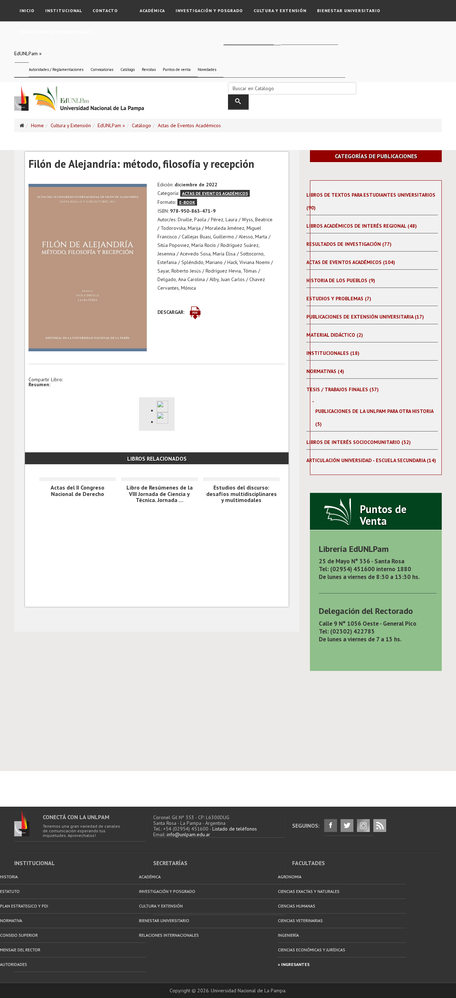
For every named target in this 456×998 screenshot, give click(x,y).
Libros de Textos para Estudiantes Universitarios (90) (370, 201)
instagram (363, 825)
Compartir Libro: (45, 379)
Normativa (11, 920)
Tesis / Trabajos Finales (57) (342, 389)
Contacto (105, 10)
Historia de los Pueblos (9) (340, 280)
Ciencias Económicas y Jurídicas (311, 949)
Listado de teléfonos (234, 829)
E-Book (187, 202)
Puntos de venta (177, 69)
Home (37, 125)
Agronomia (289, 876)
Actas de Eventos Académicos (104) (350, 262)
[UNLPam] (28, 823)
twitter (347, 825)
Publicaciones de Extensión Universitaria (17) (365, 317)
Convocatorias (101, 69)
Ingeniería (288, 935)
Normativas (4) (325, 371)
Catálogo (127, 69)
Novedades (207, 69)
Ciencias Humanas (296, 906)
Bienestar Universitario (348, 10)
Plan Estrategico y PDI (24, 906)
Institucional (63, 10)
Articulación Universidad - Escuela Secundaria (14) (371, 460)
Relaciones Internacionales (56, 32)
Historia (9, 876)
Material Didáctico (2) (334, 335)
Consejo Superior (19, 935)
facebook (330, 825)
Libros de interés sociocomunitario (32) (358, 442)
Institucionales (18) (332, 353)
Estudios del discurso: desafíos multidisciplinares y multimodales (241, 493)
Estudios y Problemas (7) (338, 298)
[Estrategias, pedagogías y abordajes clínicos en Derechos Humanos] (164, 406)
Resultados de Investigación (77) (349, 244)
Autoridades (13, 964)
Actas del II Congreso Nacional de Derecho (77, 490)
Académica (152, 10)
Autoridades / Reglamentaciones (56, 69)
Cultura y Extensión (280, 10)
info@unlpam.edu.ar (188, 834)
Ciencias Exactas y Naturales (309, 891)
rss (379, 825)
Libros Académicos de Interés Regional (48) (361, 226)
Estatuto (10, 891)
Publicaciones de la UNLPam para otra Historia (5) (374, 417)
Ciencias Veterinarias (300, 920)
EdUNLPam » (28, 53)
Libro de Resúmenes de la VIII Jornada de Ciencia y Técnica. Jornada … (159, 493)
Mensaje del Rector (20, 949)
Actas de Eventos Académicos (189, 125)
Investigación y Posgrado (209, 10)
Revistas (149, 69)
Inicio (27, 10)
